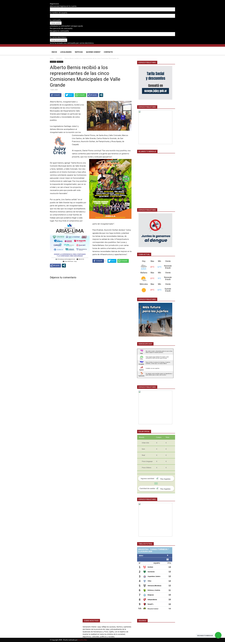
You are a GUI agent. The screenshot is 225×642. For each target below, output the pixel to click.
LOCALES (59, 58)
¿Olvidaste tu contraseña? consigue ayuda (66, 26)
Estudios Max (82, 640)
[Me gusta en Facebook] (92, 95)
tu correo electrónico (58, 37)
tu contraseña (55, 20)
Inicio (51, 58)
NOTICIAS (79, 52)
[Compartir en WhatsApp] (80, 95)
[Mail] (59, 1)
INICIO (54, 52)
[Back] (65, 1)
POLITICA (59, 62)
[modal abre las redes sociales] (101, 95)
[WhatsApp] (60, 1)
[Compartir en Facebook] (55, 95)
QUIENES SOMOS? (93, 52)
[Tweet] (69, 95)
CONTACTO (108, 52)
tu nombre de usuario (58, 12)
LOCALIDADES (66, 52)
